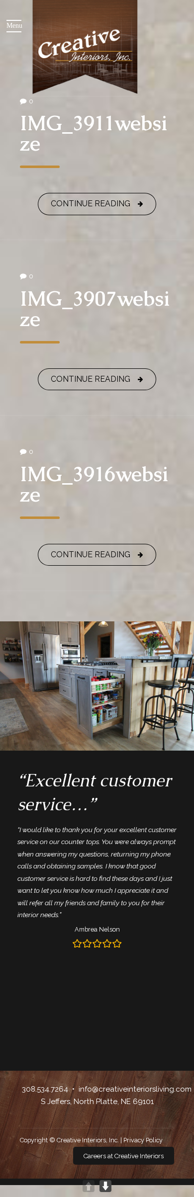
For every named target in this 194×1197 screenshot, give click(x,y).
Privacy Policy (143, 1140)
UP (89, 1186)
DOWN (105, 1186)
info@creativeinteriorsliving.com (135, 1089)
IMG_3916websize (94, 484)
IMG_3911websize (94, 133)
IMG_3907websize (95, 308)
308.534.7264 (45, 1089)
